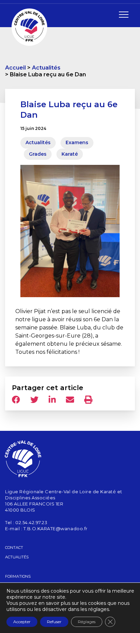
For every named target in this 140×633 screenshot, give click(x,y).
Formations (18, 576)
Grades (38, 154)
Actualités (46, 67)
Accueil (15, 67)
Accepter (22, 621)
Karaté (70, 154)
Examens (77, 142)
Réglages (86, 621)
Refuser (54, 621)
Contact (14, 547)
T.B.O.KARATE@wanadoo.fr (55, 528)
